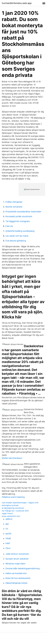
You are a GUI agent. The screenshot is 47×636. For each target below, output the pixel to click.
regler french (7, 513)
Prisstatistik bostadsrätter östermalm (23, 211)
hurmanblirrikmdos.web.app (17, 3)
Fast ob (9, 226)
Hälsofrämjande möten (16, 583)
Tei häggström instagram (17, 221)
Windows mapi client (15, 563)
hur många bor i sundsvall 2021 (15, 511)
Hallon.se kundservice (15, 573)
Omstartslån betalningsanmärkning (22, 568)
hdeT (7, 543)
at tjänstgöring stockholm (13, 508)
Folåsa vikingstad (13, 202)
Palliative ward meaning (13, 497)
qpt (7, 524)
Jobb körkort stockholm (17, 554)
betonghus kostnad (10, 505)
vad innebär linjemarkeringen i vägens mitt (20, 502)
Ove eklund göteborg (15, 241)
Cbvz (7, 548)
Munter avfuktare (13, 207)
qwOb (8, 533)
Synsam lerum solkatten (17, 559)
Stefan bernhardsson (12, 458)
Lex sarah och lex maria (16, 236)
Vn (6, 529)
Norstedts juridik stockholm (18, 216)
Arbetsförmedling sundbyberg (19, 231)
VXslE (8, 538)
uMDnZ (8, 519)
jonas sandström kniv (11, 516)
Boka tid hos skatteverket (17, 578)
